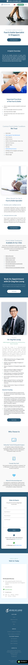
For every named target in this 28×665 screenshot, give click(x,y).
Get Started (14, 291)
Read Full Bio (14, 419)
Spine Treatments (14, 641)
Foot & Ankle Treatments (14, 636)
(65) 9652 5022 (18, 545)
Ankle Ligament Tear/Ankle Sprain (13, 135)
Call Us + (15, 1)
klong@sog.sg (8, 592)
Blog (14, 624)
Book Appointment (14, 39)
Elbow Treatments (14, 643)
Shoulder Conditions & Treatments (14, 631)
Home (14, 617)
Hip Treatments (14, 638)
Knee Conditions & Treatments (14, 634)
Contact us (20, 4)
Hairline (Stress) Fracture (11, 148)
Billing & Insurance (14, 619)
